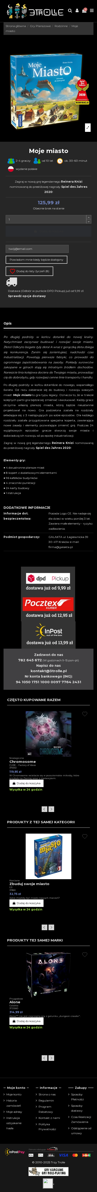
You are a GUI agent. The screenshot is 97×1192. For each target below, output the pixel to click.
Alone (14, 1002)
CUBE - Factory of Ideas (22, 765)
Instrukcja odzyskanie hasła (13, 1123)
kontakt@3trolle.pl (49, 671)
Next (51, 809)
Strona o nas (47, 1094)
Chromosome (22, 761)
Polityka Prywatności (47, 1126)
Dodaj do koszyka (51, 231)
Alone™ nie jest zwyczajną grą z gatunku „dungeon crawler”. (45, 1016)
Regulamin (46, 1100)
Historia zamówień (13, 1103)
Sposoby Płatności (77, 1097)
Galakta (13, 1005)
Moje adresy (14, 1112)
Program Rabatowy (46, 1109)
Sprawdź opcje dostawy (27, 296)
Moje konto (13, 1094)
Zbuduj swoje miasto (29, 884)
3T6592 (13, 767)
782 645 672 (30, 660)
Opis (8, 323)
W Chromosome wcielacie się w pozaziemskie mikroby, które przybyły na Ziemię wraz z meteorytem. (44, 777)
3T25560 (13, 1008)
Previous (44, 809)
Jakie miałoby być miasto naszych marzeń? (34, 898)
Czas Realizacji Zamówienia (81, 1119)
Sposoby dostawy (77, 1108)
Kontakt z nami (49, 1118)
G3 (10, 887)
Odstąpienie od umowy (81, 1130)
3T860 (12, 890)
